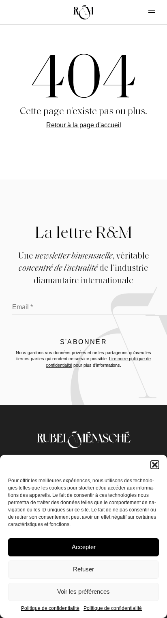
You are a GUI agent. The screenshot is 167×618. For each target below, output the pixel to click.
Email (22, 307)
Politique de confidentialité (50, 608)
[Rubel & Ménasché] (83, 12)
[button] (155, 465)
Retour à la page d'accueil (83, 125)
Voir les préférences (83, 591)
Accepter (84, 546)
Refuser (83, 569)
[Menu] (145, 11)
